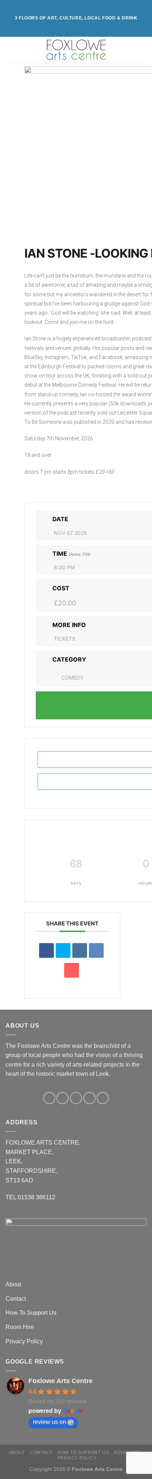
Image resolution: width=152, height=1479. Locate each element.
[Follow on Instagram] (62, 1098)
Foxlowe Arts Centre (60, 1381)
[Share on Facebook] (46, 950)
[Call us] (103, 1098)
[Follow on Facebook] (49, 1098)
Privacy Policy (24, 1341)
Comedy (72, 677)
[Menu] (10, 49)
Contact (16, 1299)
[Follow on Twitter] (76, 1098)
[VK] (96, 950)
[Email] (71, 970)
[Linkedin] (79, 950)
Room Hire (20, 1327)
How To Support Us (31, 1313)
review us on (49, 1422)
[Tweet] (63, 950)
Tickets (64, 638)
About (13, 1284)
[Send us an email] (89, 1098)
